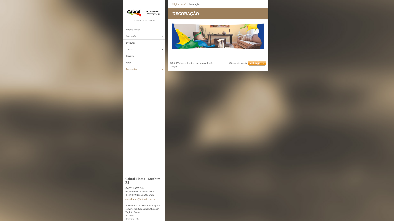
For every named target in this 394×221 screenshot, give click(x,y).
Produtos (130, 42)
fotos (128, 62)
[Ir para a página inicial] (144, 9)
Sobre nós (131, 36)
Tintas (129, 49)
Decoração (131, 69)
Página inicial (133, 29)
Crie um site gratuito (238, 63)
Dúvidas (130, 55)
